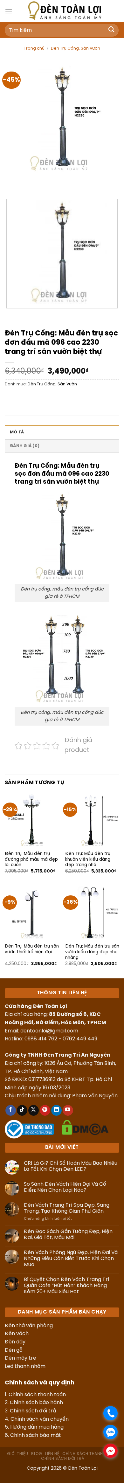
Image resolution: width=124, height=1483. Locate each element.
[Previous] (11, 182)
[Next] (28, 182)
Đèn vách (17, 1333)
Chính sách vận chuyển (39, 1419)
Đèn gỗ (14, 1350)
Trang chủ (34, 48)
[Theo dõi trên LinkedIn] (56, 1110)
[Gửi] (111, 30)
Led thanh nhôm (25, 1366)
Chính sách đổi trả (33, 1411)
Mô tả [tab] (17, 432)
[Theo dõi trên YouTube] (68, 1110)
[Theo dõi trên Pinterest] (45, 1110)
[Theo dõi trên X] (33, 1110)
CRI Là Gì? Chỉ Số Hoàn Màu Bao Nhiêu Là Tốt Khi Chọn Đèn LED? (70, 1166)
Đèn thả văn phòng (29, 1325)
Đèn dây (15, 1342)
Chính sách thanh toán (37, 1394)
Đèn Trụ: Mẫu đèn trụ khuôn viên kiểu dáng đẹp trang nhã (87, 859)
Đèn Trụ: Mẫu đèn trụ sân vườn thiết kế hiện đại (32, 949)
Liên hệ (52, 1454)
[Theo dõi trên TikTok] (22, 1110)
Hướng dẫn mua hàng (37, 1427)
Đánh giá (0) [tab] (24, 446)
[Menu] (8, 11)
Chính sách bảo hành (36, 1402)
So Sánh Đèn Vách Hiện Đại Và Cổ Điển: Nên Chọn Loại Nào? (65, 1187)
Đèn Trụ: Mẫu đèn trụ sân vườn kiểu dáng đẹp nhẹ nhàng (92, 952)
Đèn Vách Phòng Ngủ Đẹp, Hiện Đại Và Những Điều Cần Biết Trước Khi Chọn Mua (71, 1258)
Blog (36, 1454)
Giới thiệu (17, 1454)
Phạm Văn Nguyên (95, 1096)
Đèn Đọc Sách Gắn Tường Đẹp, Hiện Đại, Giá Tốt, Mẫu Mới (68, 1234)
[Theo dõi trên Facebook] (10, 1110)
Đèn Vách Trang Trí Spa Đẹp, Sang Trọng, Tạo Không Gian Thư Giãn (66, 1208)
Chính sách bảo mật (35, 1435)
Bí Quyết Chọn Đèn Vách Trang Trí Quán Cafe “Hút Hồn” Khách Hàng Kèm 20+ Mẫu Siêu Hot (66, 1285)
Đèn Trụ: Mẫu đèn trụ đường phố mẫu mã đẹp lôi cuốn (31, 859)
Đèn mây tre (20, 1358)
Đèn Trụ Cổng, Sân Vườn (75, 48)
